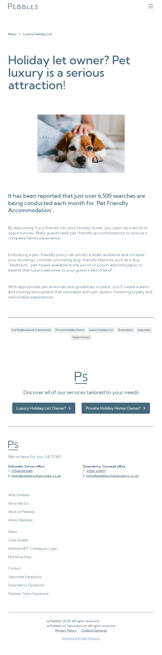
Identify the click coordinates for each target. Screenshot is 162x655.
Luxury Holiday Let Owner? (41, 408)
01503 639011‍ (96, 471)
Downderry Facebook (26, 585)
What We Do (18, 503)
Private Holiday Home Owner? (113, 408)
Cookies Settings (94, 630)
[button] (150, 6)
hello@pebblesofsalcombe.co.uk (36, 476)
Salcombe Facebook (25, 577)
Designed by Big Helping (81, 638)
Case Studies (18, 540)
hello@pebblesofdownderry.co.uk (112, 476)
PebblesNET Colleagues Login (32, 548)
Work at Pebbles (21, 512)
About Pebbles (20, 520)
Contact (14, 568)
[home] (23, 6)
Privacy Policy (65, 630)
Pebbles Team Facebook (28, 594)
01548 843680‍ (22, 471)
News (12, 532)
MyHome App (19, 557)
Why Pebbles (19, 495)
